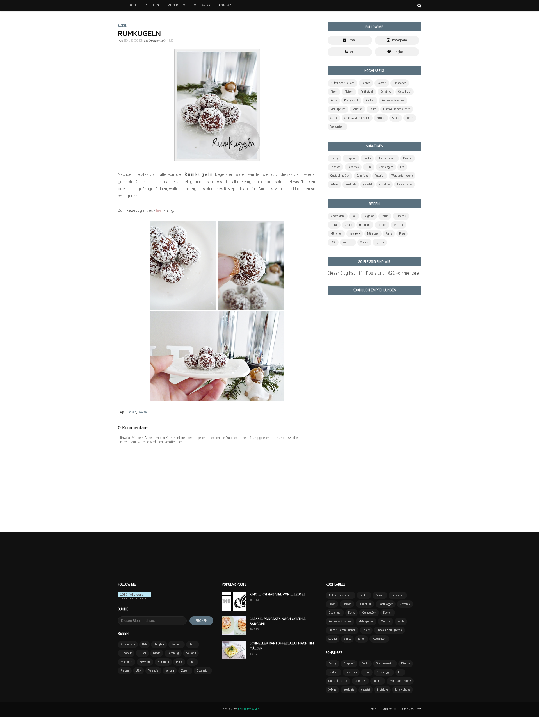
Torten (410, 118)
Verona (364, 242)
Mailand (399, 225)
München (336, 233)
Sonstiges (362, 175)
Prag (402, 233)
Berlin (385, 216)
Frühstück (366, 92)
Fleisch (348, 92)
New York (354, 233)
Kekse (142, 412)
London (382, 225)
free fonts (350, 184)
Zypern (380, 242)
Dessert (381, 83)
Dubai (334, 225)
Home (372, 709)
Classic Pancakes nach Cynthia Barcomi (278, 621)
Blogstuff (351, 158)
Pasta (372, 109)
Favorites (353, 167)
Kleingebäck (351, 100)
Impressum (389, 709)
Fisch (333, 92)
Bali (354, 216)
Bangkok (159, 644)
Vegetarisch (337, 126)
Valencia (348, 242)
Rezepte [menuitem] (175, 5)
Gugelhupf (404, 92)
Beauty (334, 158)
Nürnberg (373, 233)
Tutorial (379, 175)
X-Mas (334, 184)
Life (402, 167)
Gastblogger (386, 167)
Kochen (370, 100)
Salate (333, 118)
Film (369, 167)
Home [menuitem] (132, 5)
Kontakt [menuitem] (226, 5)
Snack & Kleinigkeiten (357, 118)
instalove (384, 184)
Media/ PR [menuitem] (202, 5)
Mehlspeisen (338, 109)
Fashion (335, 167)
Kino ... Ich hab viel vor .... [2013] (277, 594)
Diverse (407, 158)
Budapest (401, 216)
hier (159, 210)
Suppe (395, 118)
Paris (389, 233)
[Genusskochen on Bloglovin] (134, 597)
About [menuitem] (150, 5)
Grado (348, 225)
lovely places (404, 184)
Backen (131, 412)
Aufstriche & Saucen (342, 83)
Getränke (385, 92)
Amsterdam (337, 216)
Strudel (381, 118)
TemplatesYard (248, 709)
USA (333, 242)
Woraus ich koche (402, 175)
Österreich (203, 670)
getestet (367, 184)
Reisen (125, 670)
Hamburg (365, 225)
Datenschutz (411, 709)
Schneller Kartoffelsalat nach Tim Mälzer (282, 645)
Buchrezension (387, 158)
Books (367, 158)
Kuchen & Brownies (393, 100)
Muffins (357, 109)
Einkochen (399, 83)
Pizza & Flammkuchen (396, 109)
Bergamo (369, 216)
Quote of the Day (340, 175)
